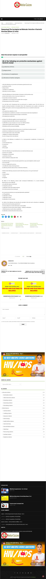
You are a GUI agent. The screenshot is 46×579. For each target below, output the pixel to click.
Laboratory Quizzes (9, 23)
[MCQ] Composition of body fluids (13, 516)
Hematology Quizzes (24, 400)
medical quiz (38, 233)
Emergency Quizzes (24, 416)
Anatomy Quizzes (24, 410)
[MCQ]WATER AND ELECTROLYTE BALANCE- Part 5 (12, 296)
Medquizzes (33, 577)
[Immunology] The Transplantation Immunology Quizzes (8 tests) (36, 224)
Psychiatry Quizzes (24, 434)
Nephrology (24, 429)
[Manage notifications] (43, 576)
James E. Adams (4, 521)
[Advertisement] (23, 12)
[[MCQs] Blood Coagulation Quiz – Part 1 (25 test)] (4, 490)
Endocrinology (24, 418)
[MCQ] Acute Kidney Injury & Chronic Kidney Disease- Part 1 (21, 496)
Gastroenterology (24, 423)
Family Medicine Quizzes (24, 421)
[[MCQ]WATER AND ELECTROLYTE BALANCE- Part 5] (12, 288)
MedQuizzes (7, 33)
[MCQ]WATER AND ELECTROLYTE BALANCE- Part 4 (34, 296)
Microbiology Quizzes (24, 405)
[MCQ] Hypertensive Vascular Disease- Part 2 (14, 513)
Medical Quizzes (23, 408)
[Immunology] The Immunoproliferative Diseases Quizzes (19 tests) (22, 224)
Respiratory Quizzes (24, 437)
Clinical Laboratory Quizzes (24, 397)
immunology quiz (5, 233)
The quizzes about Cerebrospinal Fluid (16, 503)
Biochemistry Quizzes (24, 395)
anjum (2, 513)
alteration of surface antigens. (11, 77)
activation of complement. (10, 74)
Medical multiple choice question (27, 233)
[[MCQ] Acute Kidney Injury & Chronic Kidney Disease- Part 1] (4, 498)
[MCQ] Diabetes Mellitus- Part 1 (15, 521)
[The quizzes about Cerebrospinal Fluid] (4, 505)
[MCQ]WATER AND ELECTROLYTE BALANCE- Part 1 (17, 524)
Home (2, 23)
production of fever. (8, 66)
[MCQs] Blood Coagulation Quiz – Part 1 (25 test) (18, 489)
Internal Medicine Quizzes (24, 426)
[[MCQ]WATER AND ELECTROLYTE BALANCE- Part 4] (34, 288)
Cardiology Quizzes (24, 413)
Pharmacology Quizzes (24, 431)
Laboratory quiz (14, 233)
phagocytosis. (7, 70)
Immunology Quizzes (18, 23)
